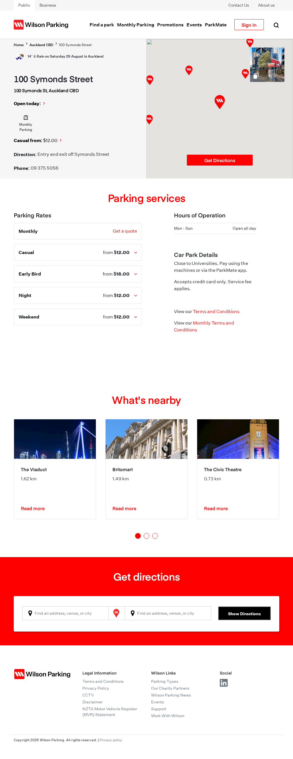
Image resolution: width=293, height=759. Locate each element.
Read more (33, 508)
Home (19, 45)
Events (194, 24)
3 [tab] (155, 536)
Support (158, 709)
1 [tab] (138, 536)
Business (47, 5)
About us (266, 5)
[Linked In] (224, 683)
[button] (245, 74)
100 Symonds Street (75, 45)
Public (24, 5)
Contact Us (238, 5)
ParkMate (216, 24)
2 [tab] (146, 536)
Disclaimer (92, 702)
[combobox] (65, 613)
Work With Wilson (167, 715)
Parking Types (164, 681)
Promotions (170, 24)
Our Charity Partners (170, 688)
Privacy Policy (95, 688)
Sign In (249, 24)
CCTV (88, 695)
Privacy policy (111, 740)
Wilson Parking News (171, 695)
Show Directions (244, 613)
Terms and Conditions (216, 311)
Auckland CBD (41, 45)
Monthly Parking (135, 24)
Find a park (102, 24)
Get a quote (125, 231)
